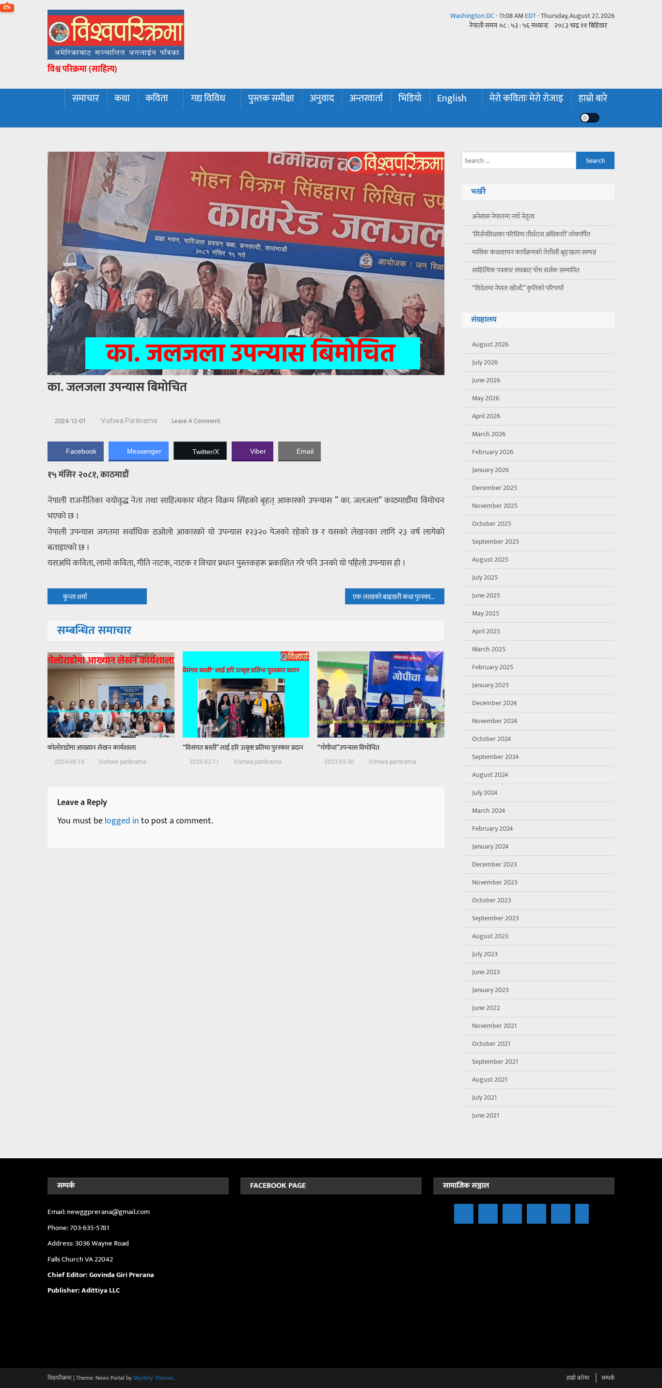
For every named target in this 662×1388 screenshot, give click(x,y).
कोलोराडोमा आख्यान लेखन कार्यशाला (91, 747)
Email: (57, 1212)
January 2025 (490, 685)
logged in (122, 821)
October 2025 (491, 523)
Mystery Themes (153, 1378)
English (452, 98)
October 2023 (491, 900)
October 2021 (491, 1043)
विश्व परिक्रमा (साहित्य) (82, 69)
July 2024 (485, 792)
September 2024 (495, 756)
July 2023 (485, 954)
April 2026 (486, 416)
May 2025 (485, 613)
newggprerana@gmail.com (108, 1212)
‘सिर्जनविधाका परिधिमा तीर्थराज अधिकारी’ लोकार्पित (531, 234)
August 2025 (490, 559)
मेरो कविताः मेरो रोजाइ (526, 98)
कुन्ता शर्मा (75, 596)
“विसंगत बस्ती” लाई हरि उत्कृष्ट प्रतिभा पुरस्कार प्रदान (243, 747)
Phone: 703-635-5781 (78, 1228)
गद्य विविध (208, 98)
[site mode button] (589, 118)
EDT (530, 15)
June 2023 (486, 972)
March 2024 (488, 810)
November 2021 (494, 1025)
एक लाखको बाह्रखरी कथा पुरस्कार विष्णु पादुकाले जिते (398, 596)
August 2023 (490, 936)
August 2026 (490, 344)
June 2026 (486, 380)
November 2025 (495, 505)
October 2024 (491, 738)
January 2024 (490, 846)
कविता (156, 98)
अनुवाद (322, 98)
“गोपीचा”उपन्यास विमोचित (348, 747)
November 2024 (495, 720)
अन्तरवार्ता (366, 98)
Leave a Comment (196, 421)
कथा (122, 98)
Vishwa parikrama (129, 421)
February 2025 (492, 667)
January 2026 (490, 469)
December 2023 (494, 864)
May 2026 (485, 398)
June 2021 (485, 1115)
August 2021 (489, 1079)
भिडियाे (410, 98)
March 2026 (488, 434)
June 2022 (486, 1007)
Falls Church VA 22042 (80, 1259)
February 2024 (492, 828)
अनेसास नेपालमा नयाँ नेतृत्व (503, 216)
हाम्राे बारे (593, 98)
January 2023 (490, 989)
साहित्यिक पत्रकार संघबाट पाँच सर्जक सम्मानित (526, 270)
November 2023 (495, 882)
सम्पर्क (608, 1378)
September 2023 (495, 918)
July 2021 (484, 1097)
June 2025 (486, 595)
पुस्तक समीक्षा (271, 98)
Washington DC (472, 15)
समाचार (85, 98)
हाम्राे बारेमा (578, 1378)
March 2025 (488, 649)
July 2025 (485, 577)
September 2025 (495, 541)
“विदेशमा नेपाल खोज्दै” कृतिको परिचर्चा (518, 288)
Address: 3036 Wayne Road (88, 1243)
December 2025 (494, 487)
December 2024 (494, 703)
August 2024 (490, 774)
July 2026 (485, 362)
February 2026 (492, 451)
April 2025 (486, 631)
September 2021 (495, 1061)
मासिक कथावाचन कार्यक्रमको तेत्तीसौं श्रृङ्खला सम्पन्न (534, 252)
